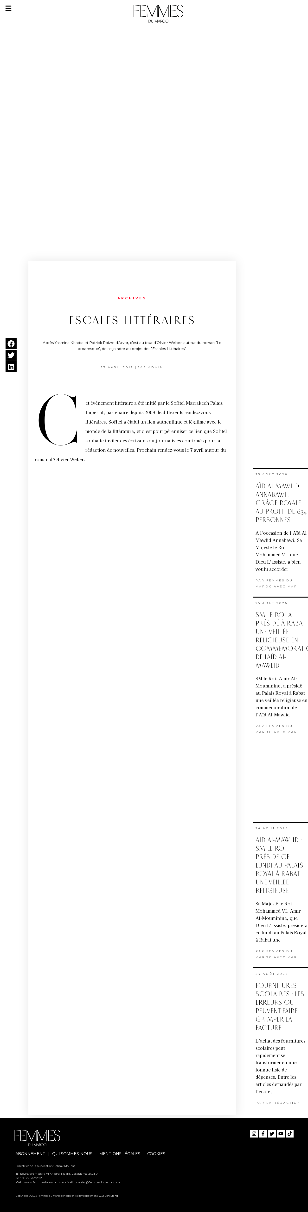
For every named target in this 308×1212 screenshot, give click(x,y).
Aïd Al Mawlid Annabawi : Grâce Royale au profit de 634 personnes (281, 503)
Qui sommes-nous (72, 1153)
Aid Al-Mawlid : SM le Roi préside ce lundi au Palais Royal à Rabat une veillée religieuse (279, 865)
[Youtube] (281, 1134)
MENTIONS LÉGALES (119, 1153)
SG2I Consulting (108, 1195)
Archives (132, 298)
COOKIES (156, 1153)
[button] (11, 343)
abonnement (30, 1153)
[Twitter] (272, 1134)
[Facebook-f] (263, 1134)
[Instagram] (254, 1134)
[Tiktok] (290, 1134)
